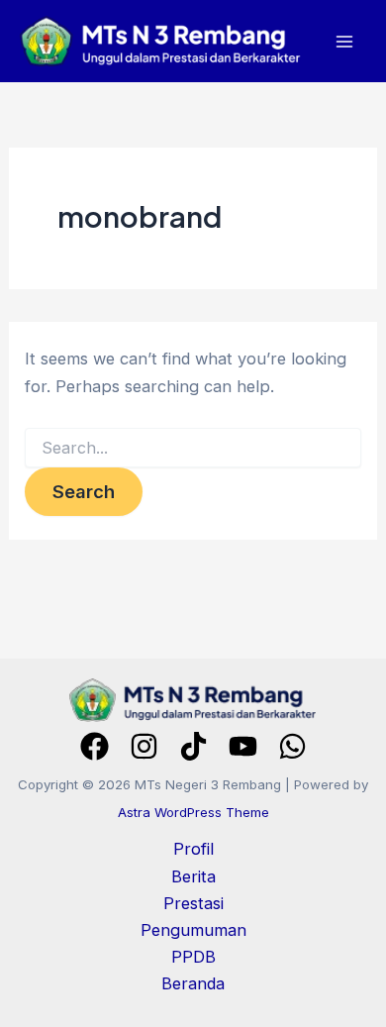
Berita (193, 876)
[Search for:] (192, 448)
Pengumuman (193, 930)
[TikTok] (193, 746)
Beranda (193, 983)
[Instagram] (144, 746)
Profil (193, 849)
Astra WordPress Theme (193, 812)
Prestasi (193, 903)
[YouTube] (243, 746)
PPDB (193, 957)
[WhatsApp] (292, 746)
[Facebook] (94, 746)
